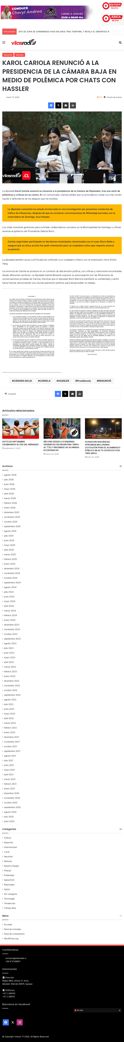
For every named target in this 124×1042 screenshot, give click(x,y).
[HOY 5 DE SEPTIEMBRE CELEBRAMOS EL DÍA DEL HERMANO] (20, 428)
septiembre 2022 (12, 695)
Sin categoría (10, 894)
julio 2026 (9, 479)
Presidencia (84, 380)
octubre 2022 (10, 690)
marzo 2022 (10, 723)
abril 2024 (9, 606)
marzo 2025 (10, 554)
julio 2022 (8, 704)
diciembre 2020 (11, 793)
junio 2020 (9, 821)
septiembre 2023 (12, 639)
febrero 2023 (10, 671)
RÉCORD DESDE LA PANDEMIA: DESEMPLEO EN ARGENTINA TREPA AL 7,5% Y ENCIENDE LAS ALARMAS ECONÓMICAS (61, 446)
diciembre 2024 (11, 568)
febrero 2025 (10, 559)
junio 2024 (9, 596)
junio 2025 (9, 540)
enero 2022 (9, 732)
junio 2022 (9, 709)
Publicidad (9, 875)
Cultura (7, 838)
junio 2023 (9, 653)
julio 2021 (8, 760)
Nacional (8, 55)
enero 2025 (9, 564)
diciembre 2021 (11, 737)
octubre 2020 (10, 802)
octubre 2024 (10, 578)
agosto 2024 (10, 587)
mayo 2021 (9, 770)
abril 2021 (8, 774)
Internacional (10, 847)
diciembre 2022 (11, 681)
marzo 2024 (10, 610)
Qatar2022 (9, 880)
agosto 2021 (10, 756)
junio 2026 (9, 484)
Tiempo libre (10, 908)
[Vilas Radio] (23, 42)
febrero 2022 (10, 727)
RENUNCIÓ (104, 380)
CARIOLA (45, 380)
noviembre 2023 (12, 629)
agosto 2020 (10, 812)
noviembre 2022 (12, 685)
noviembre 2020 (12, 798)
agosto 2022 (10, 699)
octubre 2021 (10, 746)
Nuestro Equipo (11, 866)
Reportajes (9, 884)
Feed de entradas (12, 929)
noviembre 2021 (12, 742)
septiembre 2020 (12, 807)
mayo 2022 (9, 713)
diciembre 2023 (11, 624)
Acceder (8, 924)
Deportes (8, 842)
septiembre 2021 (12, 751)
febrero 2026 (10, 503)
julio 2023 (9, 648)
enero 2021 (9, 788)
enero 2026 (9, 507)
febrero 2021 (10, 784)
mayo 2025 (9, 545)
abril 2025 (9, 550)
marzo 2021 (9, 779)
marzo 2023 (10, 667)
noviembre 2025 (12, 517)
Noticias (19, 55)
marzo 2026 (10, 498)
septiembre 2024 (12, 582)
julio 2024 (9, 592)
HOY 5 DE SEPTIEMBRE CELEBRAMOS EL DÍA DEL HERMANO (20, 443)
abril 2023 (9, 662)
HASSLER (63, 380)
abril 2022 (9, 718)
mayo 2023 (9, 657)
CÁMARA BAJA (22, 380)
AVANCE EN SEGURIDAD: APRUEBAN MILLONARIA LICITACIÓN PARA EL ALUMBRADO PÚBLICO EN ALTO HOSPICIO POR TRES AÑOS (102, 447)
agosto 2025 (10, 531)
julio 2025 (8, 536)
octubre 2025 (10, 521)
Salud (7, 889)
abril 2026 (9, 493)
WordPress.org (11, 938)
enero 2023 (9, 676)
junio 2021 (9, 765)
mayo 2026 (9, 489)
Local (6, 852)
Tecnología (9, 898)
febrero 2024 (10, 615)
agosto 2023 (10, 643)
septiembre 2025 (12, 526)
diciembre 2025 (11, 512)
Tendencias (9, 903)
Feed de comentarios (14, 934)
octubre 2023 (10, 634)
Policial (7, 870)
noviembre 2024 (12, 573)
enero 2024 (9, 620)
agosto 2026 (10, 475)
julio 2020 (9, 816)
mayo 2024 (9, 601)
